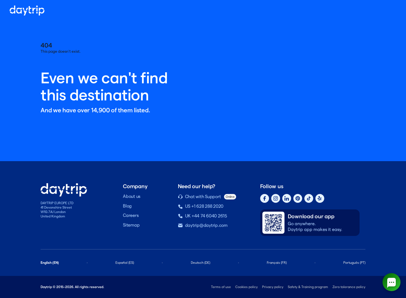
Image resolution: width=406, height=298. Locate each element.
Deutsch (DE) (200, 262)
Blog (127, 206)
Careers (130, 215)
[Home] (27, 10)
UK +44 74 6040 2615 (206, 216)
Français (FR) (277, 262)
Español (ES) (124, 262)
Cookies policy (246, 287)
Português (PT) (354, 262)
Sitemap (131, 225)
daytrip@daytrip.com (206, 225)
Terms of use (221, 287)
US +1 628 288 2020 (204, 206)
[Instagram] (275, 198)
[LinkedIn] (286, 198)
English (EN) (50, 262)
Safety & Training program (308, 287)
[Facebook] (264, 198)
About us (131, 196)
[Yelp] (319, 198)
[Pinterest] (297, 198)
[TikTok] (308, 198)
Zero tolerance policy (349, 287)
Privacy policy (272, 287)
